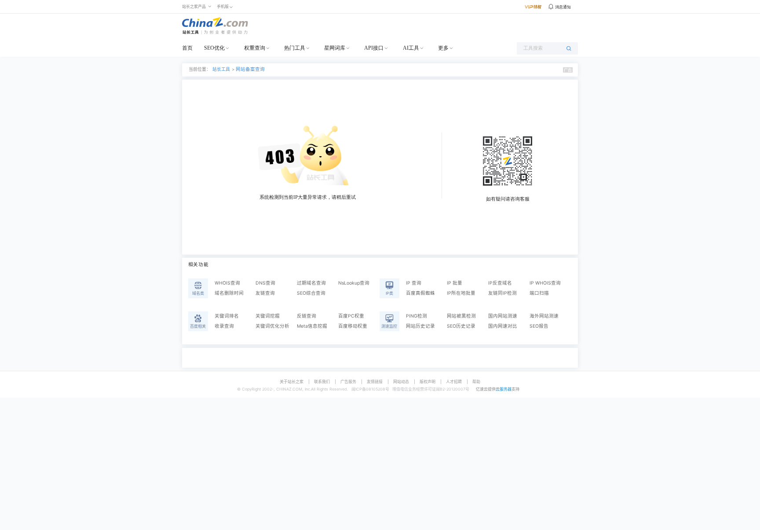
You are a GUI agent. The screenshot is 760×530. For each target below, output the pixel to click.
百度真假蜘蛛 (420, 293)
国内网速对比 (502, 326)
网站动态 (401, 382)
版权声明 (427, 382)
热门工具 (294, 48)
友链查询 (265, 293)
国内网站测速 (502, 316)
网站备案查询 (250, 69)
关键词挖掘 (268, 316)
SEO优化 (214, 48)
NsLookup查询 (353, 283)
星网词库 (334, 48)
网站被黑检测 (461, 316)
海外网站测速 (544, 316)
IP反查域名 (500, 283)
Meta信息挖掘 (312, 326)
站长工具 (221, 69)
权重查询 (254, 48)
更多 (443, 48)
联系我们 (322, 382)
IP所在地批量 (461, 293)
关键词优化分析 (272, 326)
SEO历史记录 (461, 326)
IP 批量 (454, 283)
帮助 (476, 382)
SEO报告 (539, 326)
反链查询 (306, 316)
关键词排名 (227, 316)
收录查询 (224, 326)
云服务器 (504, 389)
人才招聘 (454, 382)
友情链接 (375, 382)
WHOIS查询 (227, 283)
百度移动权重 (352, 326)
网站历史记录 (420, 326)
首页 (187, 48)
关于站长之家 (291, 382)
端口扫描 (539, 293)
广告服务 (348, 382)
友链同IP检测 (502, 293)
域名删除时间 (229, 293)
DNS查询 (265, 283)
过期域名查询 (311, 283)
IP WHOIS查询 (545, 283)
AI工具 (411, 48)
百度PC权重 (351, 316)
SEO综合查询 (311, 293)
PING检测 (416, 316)
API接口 (374, 48)
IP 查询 (413, 283)
